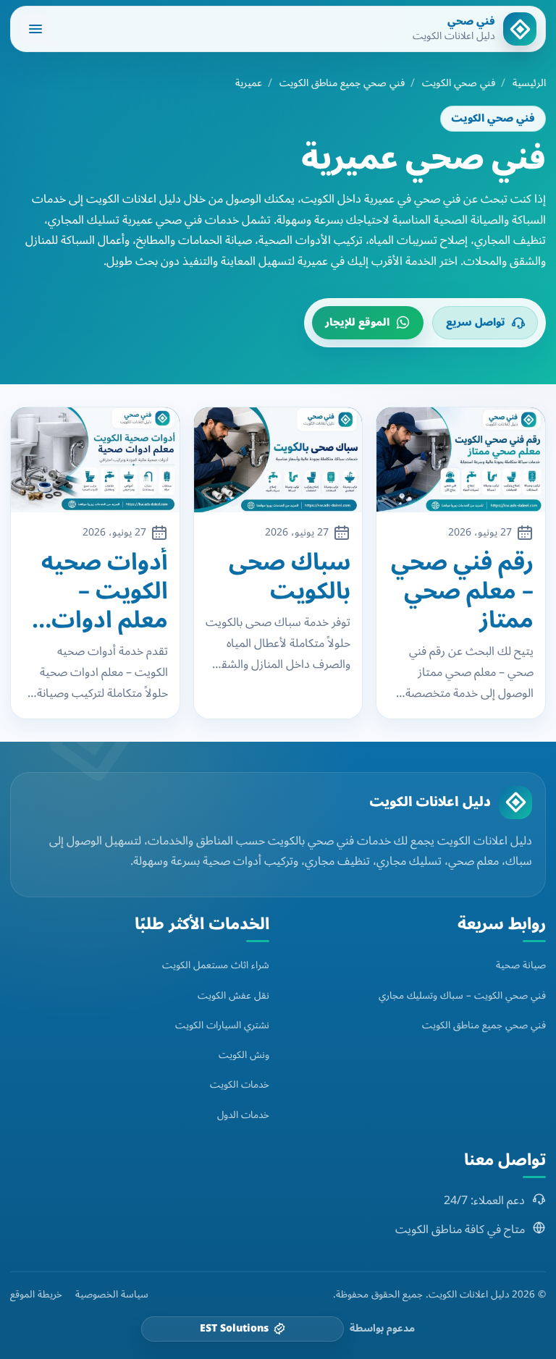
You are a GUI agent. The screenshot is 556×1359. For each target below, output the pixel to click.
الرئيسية (529, 83)
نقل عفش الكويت (233, 995)
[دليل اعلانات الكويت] (515, 802)
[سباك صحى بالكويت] (278, 459)
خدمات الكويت (239, 1084)
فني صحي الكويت (458, 83)
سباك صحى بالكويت (289, 577)
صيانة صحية (521, 964)
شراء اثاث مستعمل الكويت (215, 964)
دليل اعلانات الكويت (430, 802)
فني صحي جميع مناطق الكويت (342, 83)
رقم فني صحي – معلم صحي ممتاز (462, 591)
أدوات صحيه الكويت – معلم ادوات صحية (104, 591)
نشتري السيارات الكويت (222, 1025)
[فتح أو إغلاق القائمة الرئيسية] (35, 29)
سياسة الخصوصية (111, 1294)
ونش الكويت (244, 1054)
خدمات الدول (243, 1114)
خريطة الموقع (36, 1294)
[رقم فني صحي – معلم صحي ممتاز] (460, 459)
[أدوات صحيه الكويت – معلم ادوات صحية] (95, 459)
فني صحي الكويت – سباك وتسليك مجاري (462, 995)
